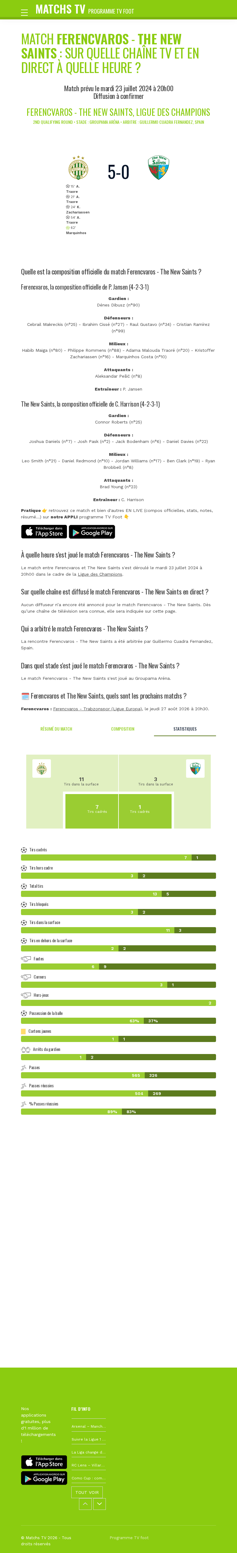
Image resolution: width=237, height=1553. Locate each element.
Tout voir (87, 1492)
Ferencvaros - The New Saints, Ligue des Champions (118, 112)
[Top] (220, 1539)
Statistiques (185, 728)
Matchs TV (84, 8)
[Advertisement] (118, 1210)
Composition (122, 728)
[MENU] (27, 12)
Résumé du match (56, 728)
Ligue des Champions (100, 574)
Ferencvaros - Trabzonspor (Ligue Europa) (97, 708)
